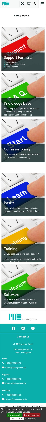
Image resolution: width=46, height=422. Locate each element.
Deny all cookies (31, 415)
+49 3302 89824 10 (12, 363)
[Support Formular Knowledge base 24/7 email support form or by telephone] (23, 49)
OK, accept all (14, 415)
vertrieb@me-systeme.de (15, 368)
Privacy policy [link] (30, 418)
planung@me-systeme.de (15, 399)
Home (16, 16)
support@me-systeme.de (15, 383)
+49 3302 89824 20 (12, 395)
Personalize (17, 418)
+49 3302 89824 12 (12, 379)
